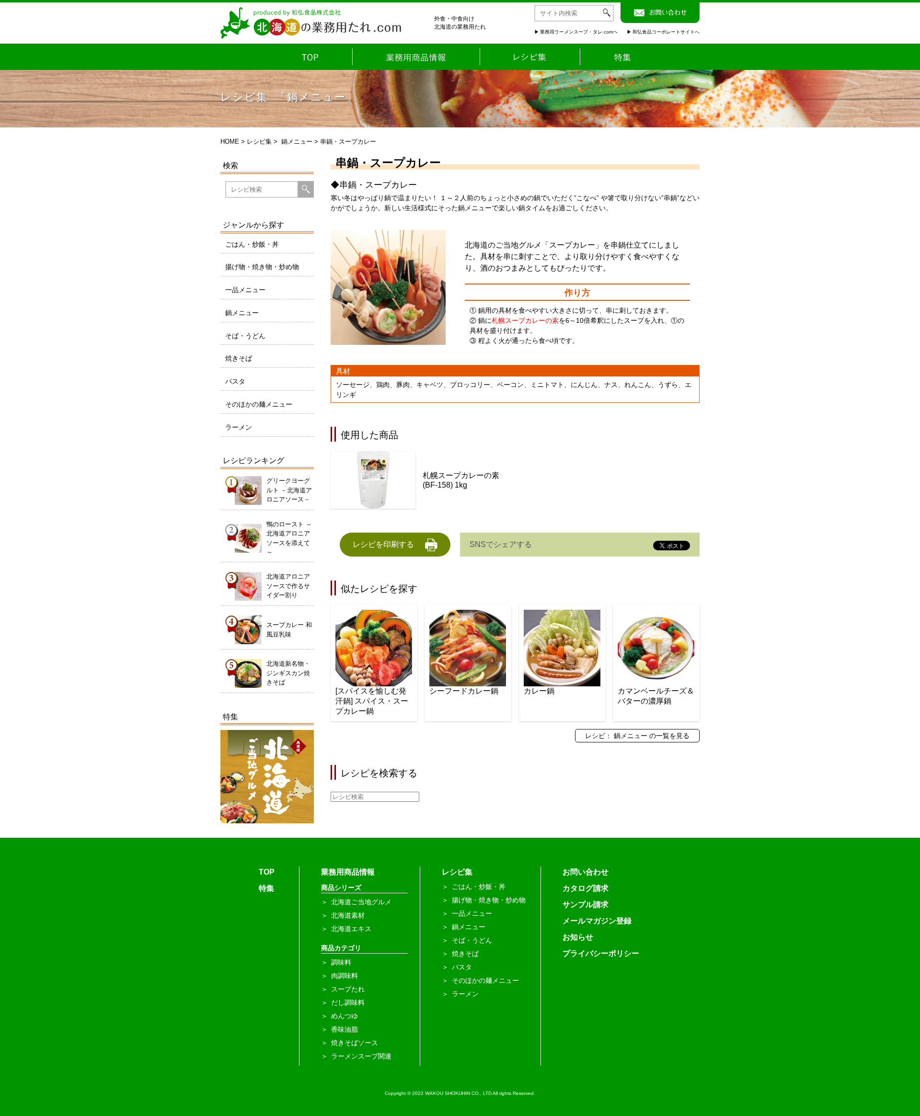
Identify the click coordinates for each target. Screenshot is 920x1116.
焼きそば (238, 358)
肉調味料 (344, 975)
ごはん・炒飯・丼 (252, 244)
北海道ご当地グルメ (361, 902)
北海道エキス (351, 929)
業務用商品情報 (348, 872)
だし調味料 (348, 1002)
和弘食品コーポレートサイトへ (666, 31)
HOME (229, 141)
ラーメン (238, 427)
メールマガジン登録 (597, 921)
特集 (266, 888)
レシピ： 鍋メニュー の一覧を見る (637, 736)
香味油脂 (344, 1029)
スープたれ (348, 989)
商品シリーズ (341, 887)
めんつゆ (344, 1016)
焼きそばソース (354, 1043)
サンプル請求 (586, 904)
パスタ (235, 381)
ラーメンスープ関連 (361, 1056)
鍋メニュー (296, 141)
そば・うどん (245, 336)
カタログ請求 (586, 888)
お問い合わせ (586, 872)
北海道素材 (348, 915)
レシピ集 (259, 141)
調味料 (341, 962)
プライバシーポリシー (601, 953)
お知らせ (578, 937)
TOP (267, 872)
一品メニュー (245, 290)
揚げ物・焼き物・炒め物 (262, 267)
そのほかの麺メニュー (258, 404)
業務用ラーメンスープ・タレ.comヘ (579, 31)
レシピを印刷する (383, 544)
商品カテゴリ (341, 948)
